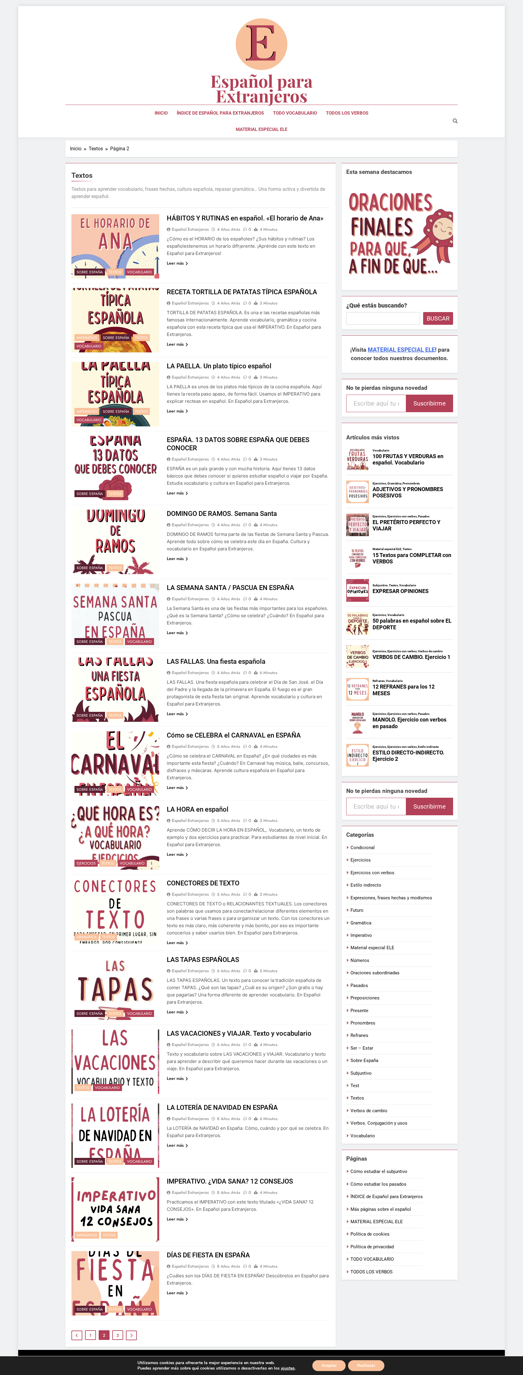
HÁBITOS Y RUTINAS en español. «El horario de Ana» (245, 218)
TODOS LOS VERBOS (347, 113)
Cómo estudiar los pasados (378, 1184)
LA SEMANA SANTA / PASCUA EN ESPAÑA (230, 587)
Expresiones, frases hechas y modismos (391, 898)
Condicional (362, 847)
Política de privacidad (372, 1247)
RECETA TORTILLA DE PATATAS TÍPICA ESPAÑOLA (242, 292)
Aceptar (329, 1365)
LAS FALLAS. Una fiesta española (216, 661)
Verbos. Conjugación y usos (378, 1123)
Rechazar (366, 1365)
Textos (115, 272)
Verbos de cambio (368, 1110)
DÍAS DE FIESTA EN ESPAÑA (208, 1255)
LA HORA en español (198, 809)
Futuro (356, 910)
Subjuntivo (361, 1073)
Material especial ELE (372, 947)
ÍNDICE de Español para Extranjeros (220, 113)
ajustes (288, 1368)
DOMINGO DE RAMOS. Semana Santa (222, 513)
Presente (359, 1010)
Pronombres (362, 1023)
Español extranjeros (190, 229)
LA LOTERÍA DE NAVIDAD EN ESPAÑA (222, 1107)
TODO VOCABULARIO (295, 113)
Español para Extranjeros (261, 88)
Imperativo (87, 337)
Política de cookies (370, 1234)
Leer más (175, 263)
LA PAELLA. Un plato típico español (219, 366)
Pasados (359, 985)
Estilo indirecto (365, 885)
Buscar (438, 318)
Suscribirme (429, 403)
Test (354, 1085)
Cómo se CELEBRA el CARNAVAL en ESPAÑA (234, 735)
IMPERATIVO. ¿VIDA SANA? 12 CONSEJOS (230, 1181)
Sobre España (90, 272)
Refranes (359, 1035)
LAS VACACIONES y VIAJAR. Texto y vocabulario (239, 1033)
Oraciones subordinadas (375, 973)
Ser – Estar (361, 1048)
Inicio (161, 113)
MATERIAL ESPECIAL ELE (261, 129)
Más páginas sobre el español (380, 1209)
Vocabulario (139, 272)
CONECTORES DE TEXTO (203, 883)
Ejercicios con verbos (372, 872)
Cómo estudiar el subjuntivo (378, 1171)
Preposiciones (365, 998)
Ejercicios (86, 863)
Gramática (87, 937)
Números (359, 960)
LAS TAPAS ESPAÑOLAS (203, 959)
